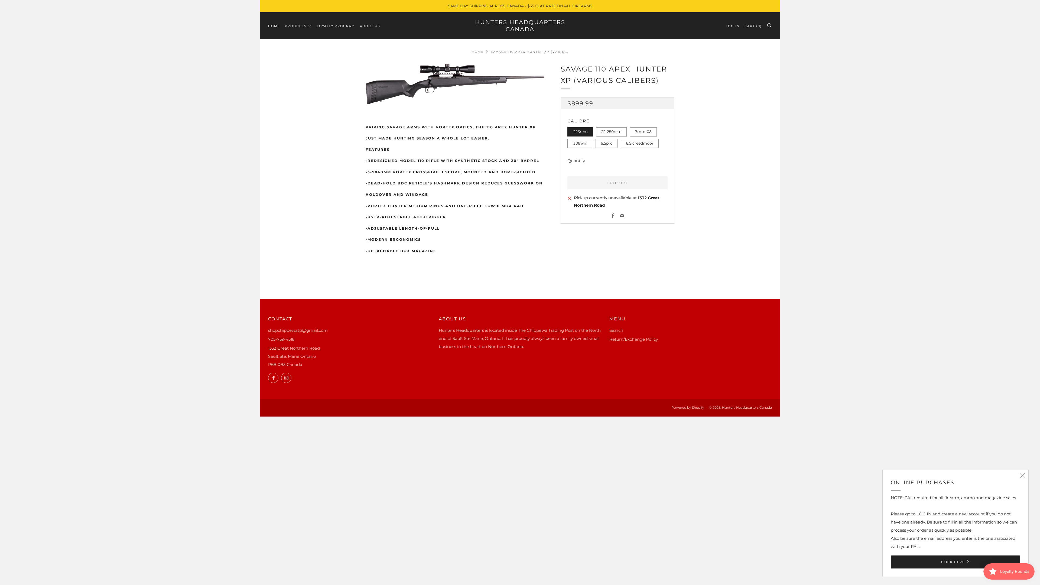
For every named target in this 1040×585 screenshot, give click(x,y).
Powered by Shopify (687, 407)
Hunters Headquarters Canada (520, 25)
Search (616, 330)
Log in (733, 26)
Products (296, 26)
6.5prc (606, 143)
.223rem (580, 131)
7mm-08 (643, 131)
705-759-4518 (281, 339)
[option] (455, 84)
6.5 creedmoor (640, 143)
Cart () (753, 26)
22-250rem (611, 131)
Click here (953, 562)
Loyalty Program (336, 26)
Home (274, 26)
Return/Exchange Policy (633, 339)
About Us (370, 26)
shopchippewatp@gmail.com (298, 330)
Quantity (576, 160)
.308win (580, 143)
